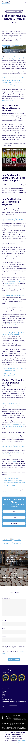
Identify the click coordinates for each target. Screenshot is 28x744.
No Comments (22, 26)
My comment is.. (6, 598)
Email (3, 628)
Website (4, 636)
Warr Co (6, 26)
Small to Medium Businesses (14, 11)
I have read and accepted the (12, 652)
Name (4, 621)
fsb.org (12, 85)
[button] (25, 2)
